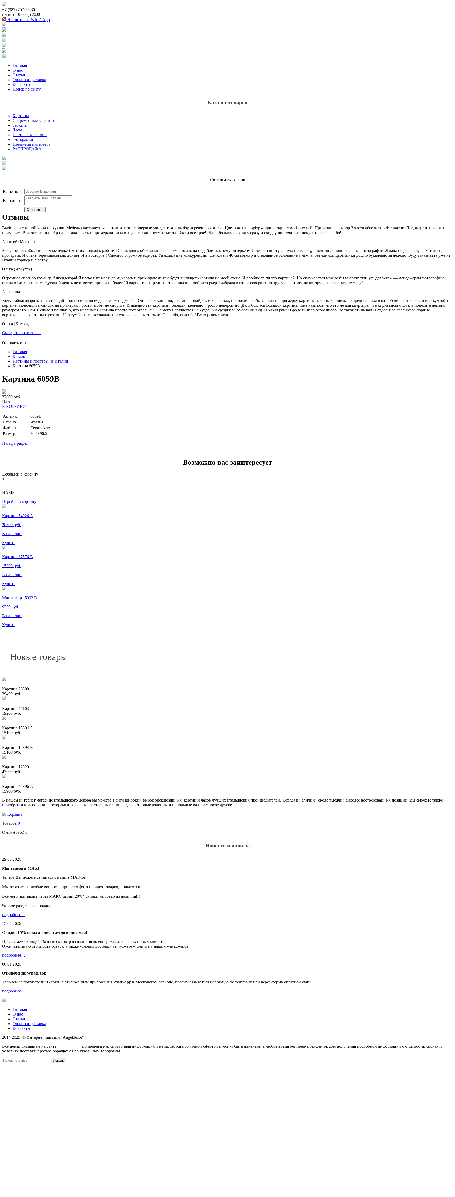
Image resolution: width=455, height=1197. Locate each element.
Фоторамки (23, 139)
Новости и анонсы (227, 845)
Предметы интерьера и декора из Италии (124, 1037)
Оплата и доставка (29, 79)
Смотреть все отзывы (21, 332)
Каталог (20, 356)
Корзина (14, 814)
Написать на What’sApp (28, 19)
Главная (20, 65)
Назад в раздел (15, 443)
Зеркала (20, 125)
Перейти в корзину (19, 501)
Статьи (19, 75)
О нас (18, 70)
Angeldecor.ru (69, 1046)
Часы (17, 130)
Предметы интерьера (31, 144)
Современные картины (33, 120)
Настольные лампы (30, 134)
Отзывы (15, 217)
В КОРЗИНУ (14, 406)
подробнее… (13, 914)
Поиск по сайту (27, 89)
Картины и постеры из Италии (40, 361)
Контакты (21, 84)
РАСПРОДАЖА (27, 149)
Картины (21, 115)
